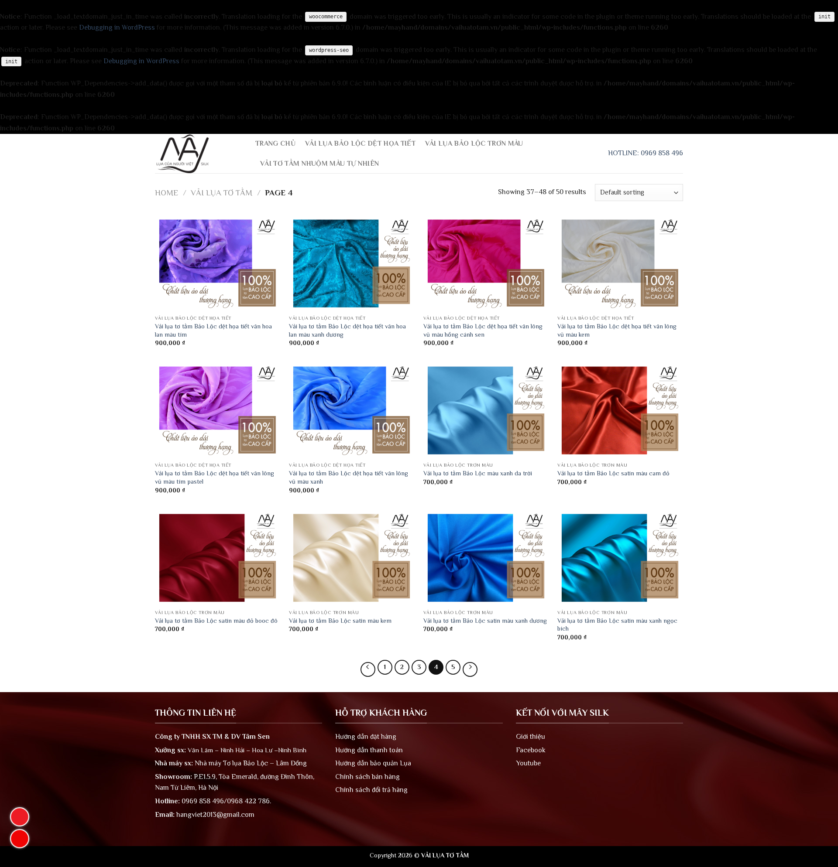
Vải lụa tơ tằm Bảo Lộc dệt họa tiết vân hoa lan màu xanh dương (347, 330)
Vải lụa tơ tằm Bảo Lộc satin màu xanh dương (485, 620)
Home (166, 192)
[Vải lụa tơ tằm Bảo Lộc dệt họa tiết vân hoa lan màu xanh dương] (352, 263)
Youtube (528, 763)
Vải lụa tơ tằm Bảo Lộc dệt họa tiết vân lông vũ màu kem (617, 330)
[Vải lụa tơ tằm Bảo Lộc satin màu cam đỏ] (620, 410)
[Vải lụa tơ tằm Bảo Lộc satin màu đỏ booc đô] (218, 558)
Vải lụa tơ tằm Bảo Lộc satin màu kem (340, 620)
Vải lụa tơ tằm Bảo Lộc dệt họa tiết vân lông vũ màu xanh (348, 477)
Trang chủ (275, 143)
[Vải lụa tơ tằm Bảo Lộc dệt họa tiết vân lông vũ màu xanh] (352, 410)
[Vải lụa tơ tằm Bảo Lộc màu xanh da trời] (486, 410)
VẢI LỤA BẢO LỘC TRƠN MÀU (474, 143)
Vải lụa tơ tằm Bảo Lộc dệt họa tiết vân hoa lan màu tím (213, 330)
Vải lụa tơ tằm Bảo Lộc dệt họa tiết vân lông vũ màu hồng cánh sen (483, 330)
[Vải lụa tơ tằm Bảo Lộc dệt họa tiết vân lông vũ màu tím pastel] (218, 410)
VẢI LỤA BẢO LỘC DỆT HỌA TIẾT (360, 143)
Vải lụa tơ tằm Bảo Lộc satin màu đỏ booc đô (216, 620)
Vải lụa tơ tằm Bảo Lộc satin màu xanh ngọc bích (617, 624)
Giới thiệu (530, 737)
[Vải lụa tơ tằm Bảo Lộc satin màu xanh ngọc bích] (620, 558)
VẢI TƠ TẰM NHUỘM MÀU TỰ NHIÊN (319, 163)
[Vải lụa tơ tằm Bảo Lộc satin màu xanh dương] (486, 558)
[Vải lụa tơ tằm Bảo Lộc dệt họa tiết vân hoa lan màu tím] (218, 263)
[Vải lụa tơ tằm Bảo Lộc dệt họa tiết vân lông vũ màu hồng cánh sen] (486, 263)
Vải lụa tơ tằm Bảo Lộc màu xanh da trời (477, 473)
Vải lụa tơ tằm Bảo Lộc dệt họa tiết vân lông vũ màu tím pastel (214, 477)
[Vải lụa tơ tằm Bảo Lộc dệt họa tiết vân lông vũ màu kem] (620, 263)
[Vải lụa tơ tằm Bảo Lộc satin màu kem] (352, 558)
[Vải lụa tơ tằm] (198, 153)
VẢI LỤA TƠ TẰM (221, 192)
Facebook (531, 750)
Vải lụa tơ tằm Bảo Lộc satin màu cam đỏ (613, 473)
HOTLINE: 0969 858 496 (645, 153)
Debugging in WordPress (117, 27)
